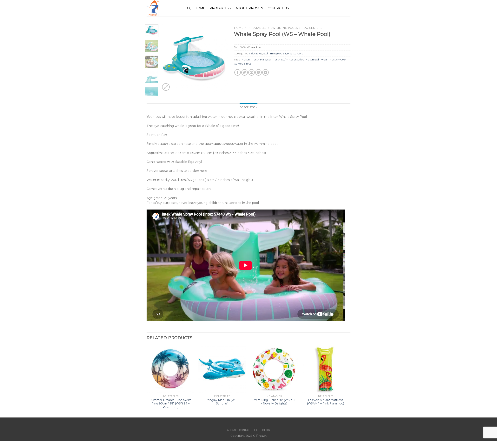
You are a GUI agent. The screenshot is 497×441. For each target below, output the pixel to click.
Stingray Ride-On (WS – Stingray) (222, 401)
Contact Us (278, 8)
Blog (266, 430)
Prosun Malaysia (261, 59)
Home (200, 8)
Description (248, 107)
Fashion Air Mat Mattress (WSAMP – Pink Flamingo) (325, 401)
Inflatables (257, 27)
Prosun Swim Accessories (288, 59)
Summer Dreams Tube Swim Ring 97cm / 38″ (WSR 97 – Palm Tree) (170, 403)
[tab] (248, 107)
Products (219, 8)
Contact (245, 430)
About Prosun (249, 8)
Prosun (245, 59)
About (231, 430)
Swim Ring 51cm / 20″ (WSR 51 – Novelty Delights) (274, 401)
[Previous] (166, 58)
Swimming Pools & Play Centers (296, 27)
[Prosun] (164, 8)
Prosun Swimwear (316, 59)
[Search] (188, 8)
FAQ (257, 430)
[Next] (221, 58)
